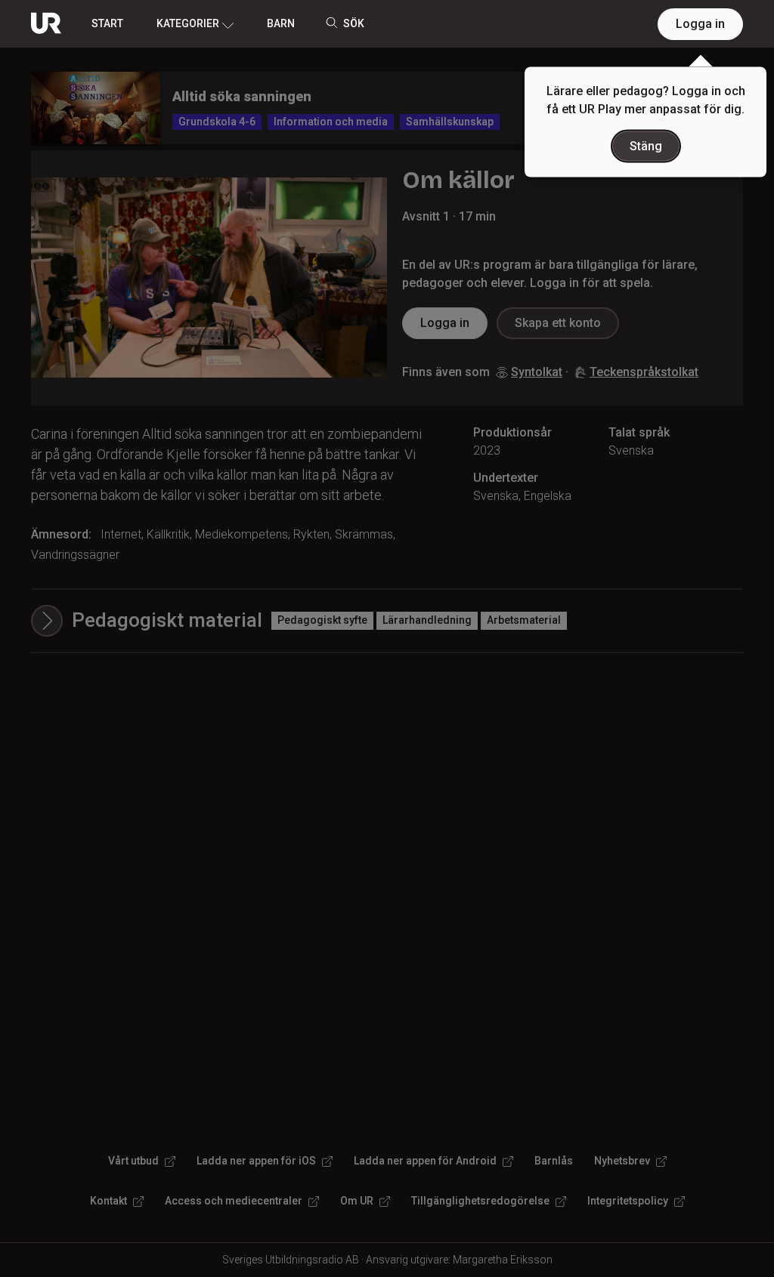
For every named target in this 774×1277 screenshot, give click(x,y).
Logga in (700, 24)
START (107, 23)
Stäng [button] (646, 146)
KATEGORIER (187, 23)
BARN (281, 23)
